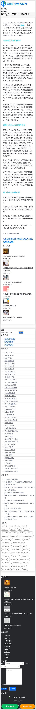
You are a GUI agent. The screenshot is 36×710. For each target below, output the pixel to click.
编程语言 (9, 361)
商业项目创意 (10, 452)
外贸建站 (4, 553)
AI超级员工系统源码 (11, 479)
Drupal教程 (9, 412)
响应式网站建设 (15, 549)
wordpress (5, 536)
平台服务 (7, 635)
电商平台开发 (10, 409)
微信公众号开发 (11, 439)
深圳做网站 (13, 559)
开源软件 (9, 369)
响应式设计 (10, 371)
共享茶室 (15, 543)
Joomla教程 (9, 415)
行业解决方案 (10, 428)
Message (3, 684)
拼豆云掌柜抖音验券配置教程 (14, 493)
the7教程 (22, 532)
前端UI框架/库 (11, 420)
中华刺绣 (9, 447)
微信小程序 (15, 556)
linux (12, 526)
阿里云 (24, 569)
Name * (3, 663)
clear (8, 688)
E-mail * (27, 663)
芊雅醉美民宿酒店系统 (9, 305)
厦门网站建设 (16, 546)
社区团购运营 (10, 466)
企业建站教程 (11, 388)
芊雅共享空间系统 (11, 469)
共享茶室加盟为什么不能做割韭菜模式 (14, 256)
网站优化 (25, 563)
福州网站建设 (16, 563)
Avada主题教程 (10, 404)
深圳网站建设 (5, 563)
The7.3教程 (5, 532)
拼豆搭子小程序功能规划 (13, 509)
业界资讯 (10, 363)
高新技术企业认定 (11, 471)
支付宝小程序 (10, 444)
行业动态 (9, 433)
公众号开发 (7, 644)
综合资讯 (9, 366)
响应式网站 (5, 549)
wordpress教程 (6, 539)
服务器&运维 (10, 417)
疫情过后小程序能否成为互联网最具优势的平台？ (17, 294)
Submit (4, 688)
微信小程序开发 (15, 233)
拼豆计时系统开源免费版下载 (14, 501)
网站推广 (23, 566)
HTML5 (8, 358)
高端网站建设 (10, 396)
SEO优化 (4, 529)
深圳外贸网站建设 (24, 559)
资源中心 (7, 654)
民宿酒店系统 (9, 342)
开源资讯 (7, 652)
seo (24, 526)
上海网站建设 (17, 539)
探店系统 (4, 559)
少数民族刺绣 (5, 556)
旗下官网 (7, 649)
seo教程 (13, 529)
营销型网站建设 (6, 569)
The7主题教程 (10, 398)
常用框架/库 (10, 407)
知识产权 (8, 463)
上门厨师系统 (9, 345)
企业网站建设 (5, 543)
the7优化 (14, 532)
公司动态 (9, 353)
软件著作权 (16, 569)
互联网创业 (9, 377)
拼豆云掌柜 (9, 458)
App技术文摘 (10, 385)
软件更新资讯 (11, 431)
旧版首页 (7, 657)
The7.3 (26, 529)
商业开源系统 (10, 450)
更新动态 (9, 425)
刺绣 (22, 543)
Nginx (18, 526)
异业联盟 (8, 455)
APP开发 (4, 526)
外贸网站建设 (11, 390)
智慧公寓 (8, 460)
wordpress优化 (15, 536)
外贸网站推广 (24, 553)
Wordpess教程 (11, 382)
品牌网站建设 (10, 393)
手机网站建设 (25, 556)
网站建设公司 (14, 566)
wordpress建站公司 (27, 536)
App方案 (9, 355)
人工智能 (9, 436)
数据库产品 (10, 374)
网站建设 (4, 566)
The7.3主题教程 (11, 401)
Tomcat (30, 532)
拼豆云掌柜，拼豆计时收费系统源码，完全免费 (18, 613)
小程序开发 (7, 641)
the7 (19, 529)
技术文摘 (9, 423)
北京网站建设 (5, 546)
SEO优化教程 (11, 380)
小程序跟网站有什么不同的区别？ (13, 282)
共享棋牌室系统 (10, 339)
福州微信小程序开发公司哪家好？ (13, 317)
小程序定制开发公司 (9, 239)
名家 (24, 546)
